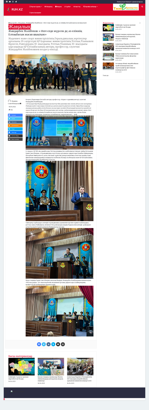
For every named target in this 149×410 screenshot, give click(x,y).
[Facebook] (39, 344)
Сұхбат (68, 6)
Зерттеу (77, 6)
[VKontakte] (49, 344)
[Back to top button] (4, 399)
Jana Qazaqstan (36, 13)
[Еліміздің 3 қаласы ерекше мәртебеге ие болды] (21, 375)
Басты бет (14, 23)
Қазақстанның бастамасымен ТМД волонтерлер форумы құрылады (126, 56)
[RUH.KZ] (15, 9)
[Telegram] (6, 397)
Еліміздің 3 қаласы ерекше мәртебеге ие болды (18, 378)
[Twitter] (44, 344)
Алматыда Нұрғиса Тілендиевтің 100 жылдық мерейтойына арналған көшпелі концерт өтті (79, 379)
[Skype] (53, 344)
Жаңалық (49, 6)
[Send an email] (20, 103)
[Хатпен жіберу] (58, 344)
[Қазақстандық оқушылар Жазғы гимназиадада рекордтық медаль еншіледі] (51, 375)
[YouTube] (6, 393)
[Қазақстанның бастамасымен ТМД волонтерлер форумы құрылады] (108, 60)
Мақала (59, 6)
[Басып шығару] (63, 344)
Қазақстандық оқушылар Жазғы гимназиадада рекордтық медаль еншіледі (50, 379)
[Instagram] (5, 395)
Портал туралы (36, 6)
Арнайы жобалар (90, 6)
